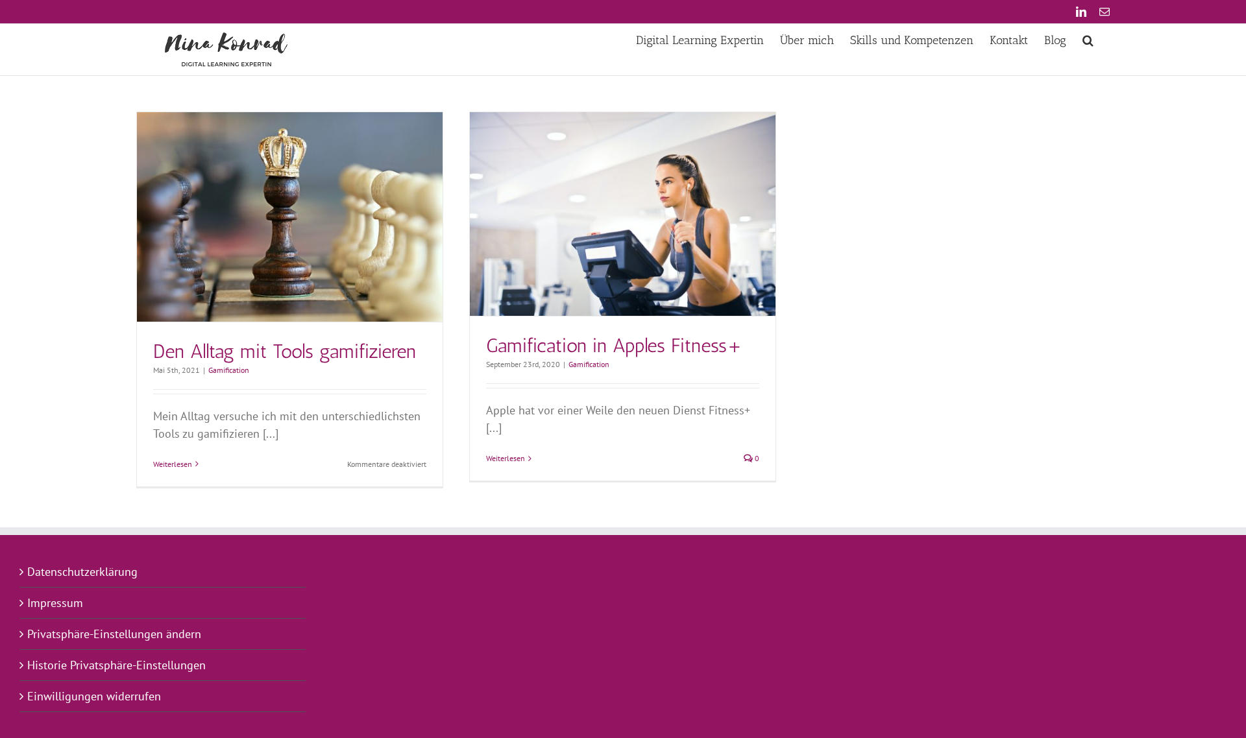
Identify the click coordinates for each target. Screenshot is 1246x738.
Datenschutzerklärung (82, 571)
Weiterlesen (172, 464)
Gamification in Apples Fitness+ (614, 345)
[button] (1087, 40)
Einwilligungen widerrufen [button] (94, 696)
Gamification (228, 370)
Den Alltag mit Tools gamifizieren (284, 351)
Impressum (55, 602)
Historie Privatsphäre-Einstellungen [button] (116, 665)
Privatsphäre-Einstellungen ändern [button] (114, 633)
